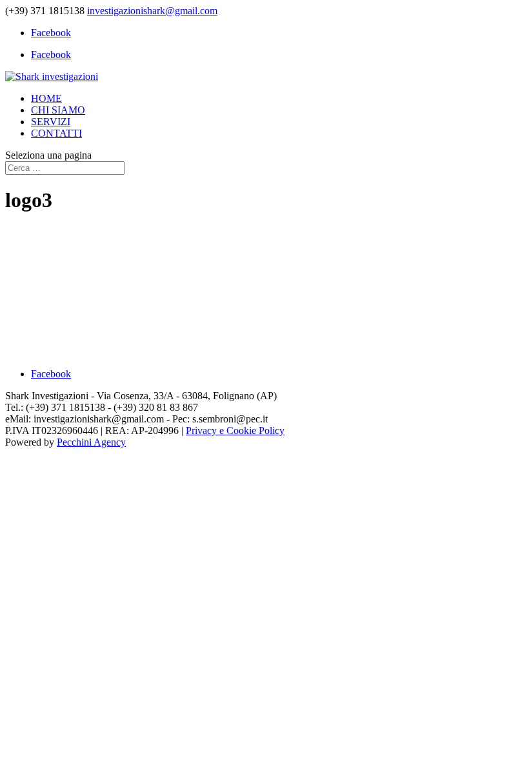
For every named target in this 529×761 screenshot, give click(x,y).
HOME (46, 98)
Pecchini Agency (91, 442)
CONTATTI (56, 133)
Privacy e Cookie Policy (235, 430)
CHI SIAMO (58, 109)
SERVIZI (50, 121)
